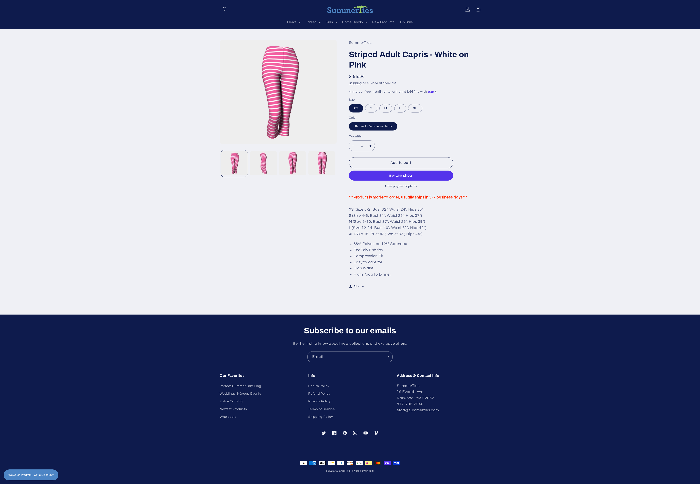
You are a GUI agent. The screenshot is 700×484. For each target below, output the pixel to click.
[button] (225, 9)
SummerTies (342, 471)
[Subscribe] (387, 356)
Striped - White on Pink (373, 126)
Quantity (355, 136)
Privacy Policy (319, 401)
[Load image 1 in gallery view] (234, 163)
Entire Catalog (231, 401)
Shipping (355, 83)
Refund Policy (319, 393)
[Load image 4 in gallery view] (321, 163)
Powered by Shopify (362, 471)
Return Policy (318, 386)
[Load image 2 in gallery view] (263, 163)
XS (356, 108)
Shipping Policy (320, 416)
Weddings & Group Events (240, 393)
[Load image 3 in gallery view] (292, 163)
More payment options (401, 186)
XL (415, 108)
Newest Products (233, 409)
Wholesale (228, 416)
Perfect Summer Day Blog (240, 386)
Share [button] (359, 286)
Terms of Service (321, 409)
